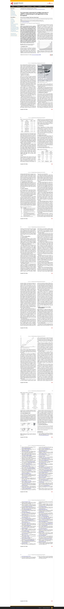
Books (24, 6)
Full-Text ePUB (13, 13)
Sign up (40, 607)
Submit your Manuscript (46, 607)
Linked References (13, 14)
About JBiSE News (13, 30)
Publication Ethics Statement (14, 29)
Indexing (12, 18)
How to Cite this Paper (14, 15)
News (35, 6)
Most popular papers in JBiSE (15, 28)
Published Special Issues (14, 34)
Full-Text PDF (13, 11)
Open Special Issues (13, 33)
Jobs (45, 6)
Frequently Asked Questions (14, 31)
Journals (18, 6)
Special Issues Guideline (14, 35)
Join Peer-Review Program (20, 607)
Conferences (29, 6)
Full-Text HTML (13, 12)
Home (13, 6)
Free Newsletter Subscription (14, 27)
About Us (40, 6)
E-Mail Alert (13, 607)
